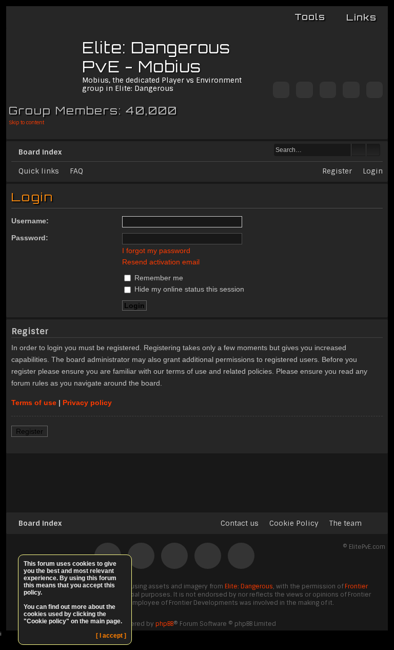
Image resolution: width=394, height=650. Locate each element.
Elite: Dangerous (249, 586)
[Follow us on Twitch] (328, 90)
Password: (29, 238)
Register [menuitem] (337, 171)
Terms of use (33, 402)
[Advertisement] (197, 478)
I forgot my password (156, 250)
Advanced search (373, 150)
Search (358, 150)
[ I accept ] (111, 635)
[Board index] (45, 64)
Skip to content (26, 122)
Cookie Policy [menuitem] (294, 523)
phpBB (164, 624)
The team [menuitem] (345, 523)
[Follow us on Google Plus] (374, 90)
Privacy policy (87, 402)
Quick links (38, 171)
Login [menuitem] (373, 171)
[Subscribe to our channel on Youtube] (351, 90)
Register (29, 431)
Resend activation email (161, 262)
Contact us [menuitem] (240, 523)
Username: (30, 221)
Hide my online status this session (188, 289)
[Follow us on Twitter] (281, 90)
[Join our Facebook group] (304, 90)
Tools (309, 16)
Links (361, 17)
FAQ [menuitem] (76, 171)
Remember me (157, 278)
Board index (40, 152)
